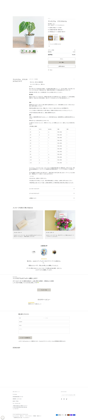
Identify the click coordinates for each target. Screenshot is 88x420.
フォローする (44, 289)
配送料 (52, 25)
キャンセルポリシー (26, 417)
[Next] (62, 252)
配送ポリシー (39, 415)
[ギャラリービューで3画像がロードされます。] (30, 51)
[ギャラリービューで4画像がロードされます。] (34, 51)
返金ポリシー (22, 415)
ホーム (49, 18)
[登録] (74, 395)
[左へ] (19, 51)
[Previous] (26, 252)
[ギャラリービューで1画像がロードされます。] (22, 51)
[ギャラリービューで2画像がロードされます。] (26, 51)
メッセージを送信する (25, 337)
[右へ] (37, 51)
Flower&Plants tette (18, 414)
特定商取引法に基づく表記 (18, 417)
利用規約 (57, 341)
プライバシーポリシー (47, 341)
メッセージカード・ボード (53, 34)
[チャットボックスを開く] (2, 417)
